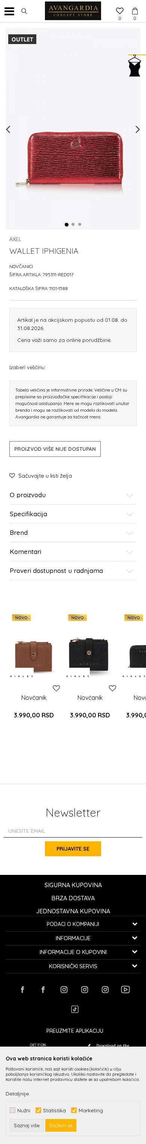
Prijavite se (73, 848)
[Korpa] (134, 4)
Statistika (54, 1110)
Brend (19, 532)
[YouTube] (125, 989)
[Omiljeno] (120, 12)
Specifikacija (28, 514)
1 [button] (67, 225)
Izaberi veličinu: (27, 367)
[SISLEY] (21, 676)
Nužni (23, 1110)
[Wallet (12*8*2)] (33, 647)
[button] (24, 11)
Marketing (91, 1110)
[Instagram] (63, 989)
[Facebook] (22, 989)
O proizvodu (28, 495)
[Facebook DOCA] (43, 989)
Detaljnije (17, 1093)
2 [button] (73, 225)
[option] (73, 129)
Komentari (25, 551)
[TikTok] (74, 1009)
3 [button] (80, 225)
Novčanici (21, 266)
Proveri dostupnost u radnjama (56, 570)
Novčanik (33, 697)
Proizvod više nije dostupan (55, 449)
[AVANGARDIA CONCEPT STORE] (73, 11)
